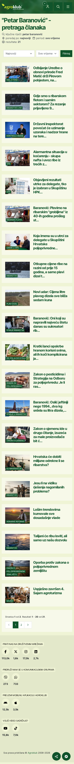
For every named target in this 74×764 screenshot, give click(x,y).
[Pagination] (28, 625)
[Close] (58, 6)
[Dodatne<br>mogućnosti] (66, 756)
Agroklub (32, 752)
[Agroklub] (13, 6)
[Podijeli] (56, 756)
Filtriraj (66, 53)
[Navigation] (68, 6)
